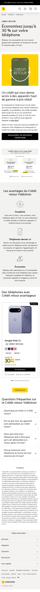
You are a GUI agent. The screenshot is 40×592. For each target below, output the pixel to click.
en (18, 577)
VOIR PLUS (20, 390)
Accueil (4, 15)
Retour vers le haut (19, 533)
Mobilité (11, 15)
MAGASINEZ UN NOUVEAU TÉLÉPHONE (20, 136)
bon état (14, 120)
